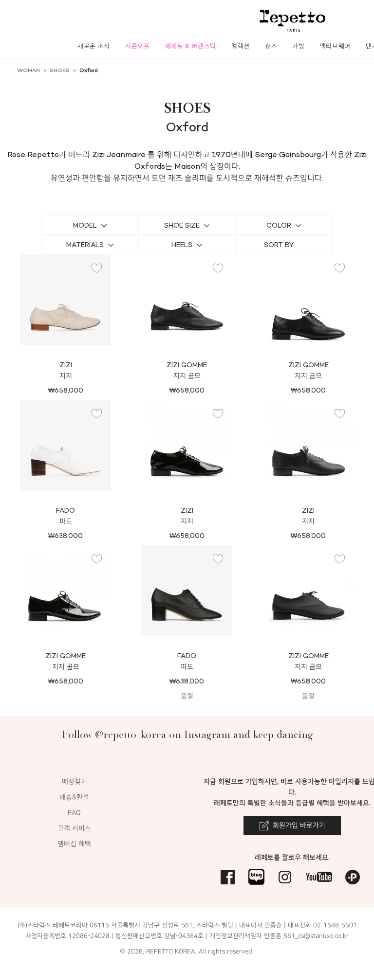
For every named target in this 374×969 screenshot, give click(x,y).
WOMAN (28, 70)
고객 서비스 (74, 828)
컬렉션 (240, 46)
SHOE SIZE (182, 225)
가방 (298, 46)
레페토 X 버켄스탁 (191, 46)
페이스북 (228, 877)
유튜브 (319, 877)
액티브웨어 (335, 46)
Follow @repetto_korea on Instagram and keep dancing (187, 734)
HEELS (181, 245)
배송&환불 (74, 797)
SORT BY (279, 245)
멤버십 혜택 (74, 843)
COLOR (278, 225)
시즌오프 (137, 46)
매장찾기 (74, 781)
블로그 (256, 877)
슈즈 (271, 46)
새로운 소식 (93, 46)
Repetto (292, 21)
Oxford (88, 70)
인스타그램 (285, 877)
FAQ (74, 812)
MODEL (85, 225)
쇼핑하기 (65, 335)
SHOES (60, 70)
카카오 (353, 877)
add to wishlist (97, 268)
